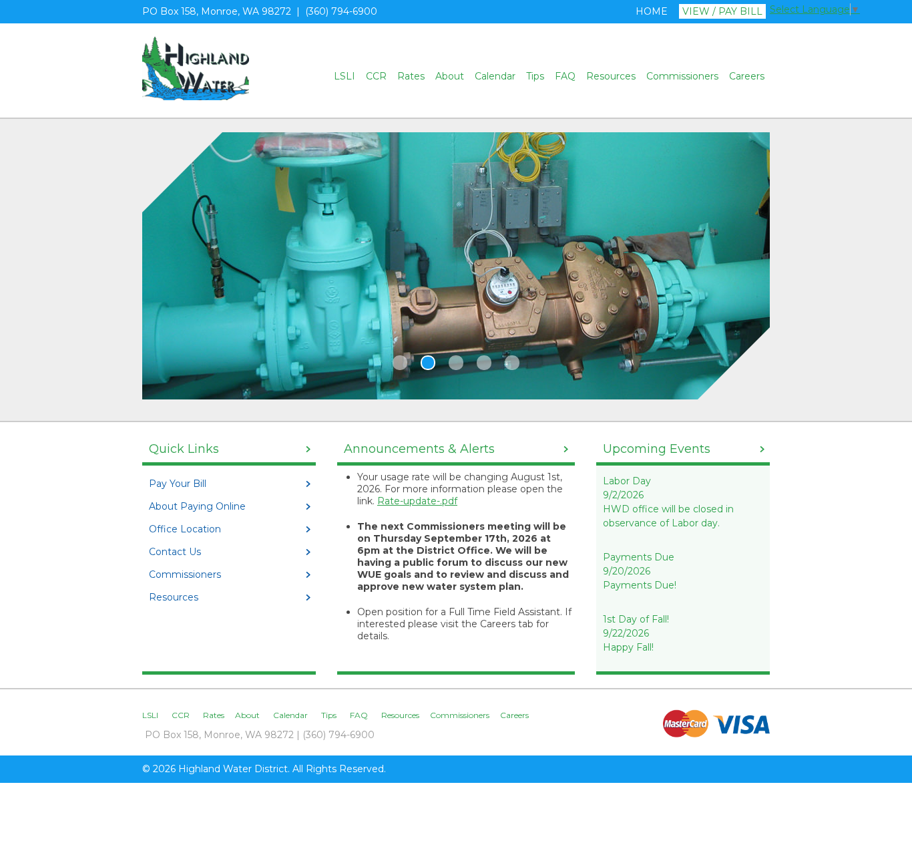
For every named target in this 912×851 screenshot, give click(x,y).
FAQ (565, 76)
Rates (411, 76)
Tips (535, 76)
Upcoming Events (656, 449)
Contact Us (175, 552)
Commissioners (682, 76)
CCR (376, 76)
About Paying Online (197, 506)
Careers (746, 76)
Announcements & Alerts (419, 449)
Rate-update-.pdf (417, 501)
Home (652, 11)
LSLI (344, 76)
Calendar (495, 76)
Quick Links (184, 449)
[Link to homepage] (195, 97)
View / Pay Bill (722, 11)
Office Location (185, 529)
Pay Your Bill (177, 484)
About (449, 76)
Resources (611, 76)
